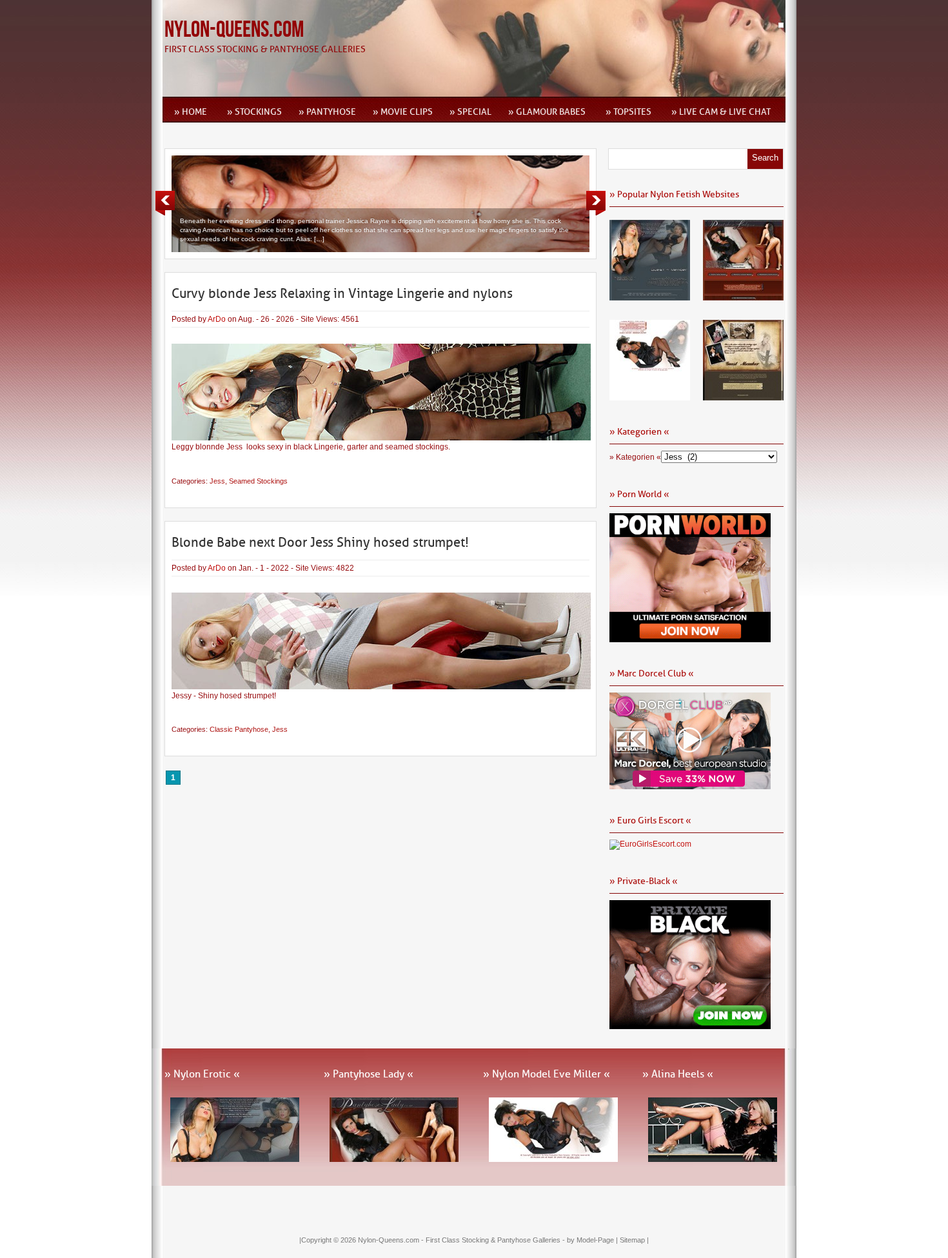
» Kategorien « (635, 457)
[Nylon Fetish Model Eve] (649, 395)
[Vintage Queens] (743, 395)
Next (596, 203)
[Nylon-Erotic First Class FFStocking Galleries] (649, 295)
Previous (165, 203)
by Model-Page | (593, 1240)
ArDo (217, 319)
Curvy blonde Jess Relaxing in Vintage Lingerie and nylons (342, 293)
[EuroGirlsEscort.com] (650, 844)
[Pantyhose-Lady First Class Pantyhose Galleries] (743, 295)
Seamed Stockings (258, 481)
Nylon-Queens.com (234, 30)
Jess (217, 481)
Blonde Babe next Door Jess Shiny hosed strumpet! (320, 542)
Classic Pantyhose (239, 729)
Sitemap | (634, 1240)
